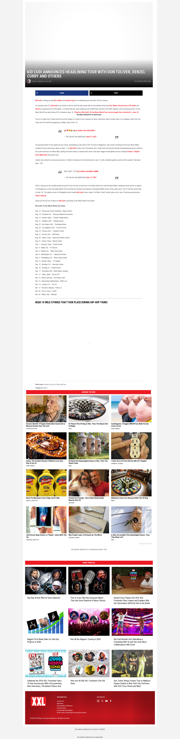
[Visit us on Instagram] (99, 701)
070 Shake (132, 105)
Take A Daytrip (40, 196)
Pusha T (130, 151)
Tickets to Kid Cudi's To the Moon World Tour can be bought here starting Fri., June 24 (106, 112)
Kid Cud (62, 201)
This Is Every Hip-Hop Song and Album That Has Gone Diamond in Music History (87, 599)
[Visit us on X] (103, 701)
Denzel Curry (70, 100)
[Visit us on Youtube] (107, 701)
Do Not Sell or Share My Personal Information (71, 712)
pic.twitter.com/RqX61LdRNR (88, 171)
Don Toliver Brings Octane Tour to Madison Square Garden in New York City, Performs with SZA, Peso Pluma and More (132, 683)
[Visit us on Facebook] (111, 701)
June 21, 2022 (91, 137)
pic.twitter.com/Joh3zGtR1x (85, 130)
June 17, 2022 (91, 177)
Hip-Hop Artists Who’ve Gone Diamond (43, 597)
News (46, 388)
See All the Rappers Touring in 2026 (85, 639)
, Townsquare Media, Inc (49, 718)
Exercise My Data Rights (65, 710)
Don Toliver (58, 100)
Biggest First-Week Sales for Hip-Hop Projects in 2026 (43, 640)
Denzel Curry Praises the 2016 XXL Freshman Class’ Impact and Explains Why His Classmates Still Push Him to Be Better (132, 600)
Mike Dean (43, 155)
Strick (37, 109)
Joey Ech (34, 81)
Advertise (60, 703)
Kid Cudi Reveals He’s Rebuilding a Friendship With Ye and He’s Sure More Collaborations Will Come (130, 642)
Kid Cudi (38, 100)
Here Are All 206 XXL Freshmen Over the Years (87, 682)
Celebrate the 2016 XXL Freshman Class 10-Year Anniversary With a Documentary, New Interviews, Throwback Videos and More (44, 683)
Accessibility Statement (64, 706)
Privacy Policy (61, 708)
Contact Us (60, 701)
